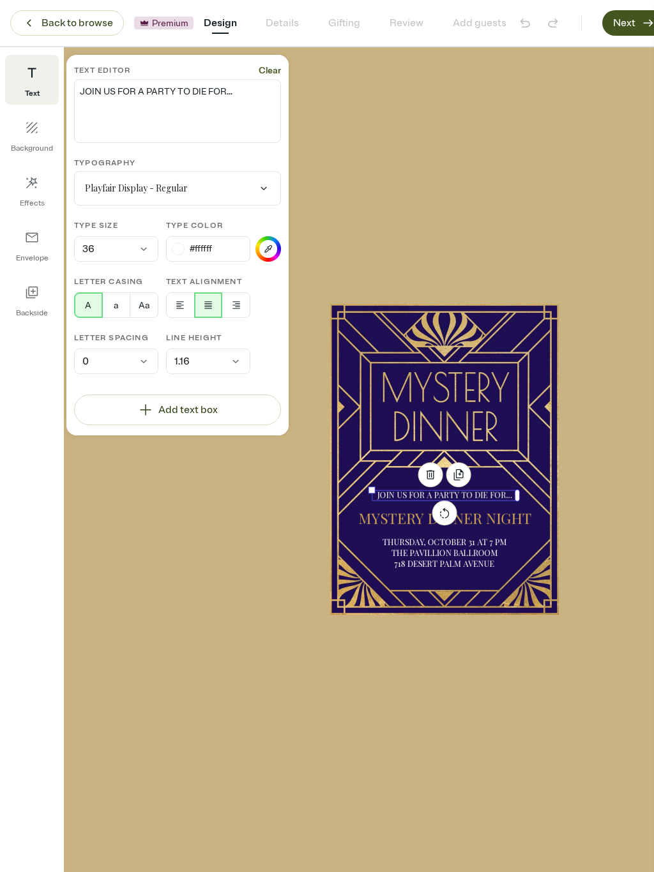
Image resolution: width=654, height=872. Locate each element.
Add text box (188, 409)
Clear (270, 70)
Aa (144, 305)
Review (406, 23)
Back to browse (77, 23)
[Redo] (553, 23)
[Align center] (208, 305)
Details (282, 23)
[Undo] (525, 23)
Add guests (479, 23)
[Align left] (180, 305)
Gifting (344, 23)
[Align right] (236, 305)
